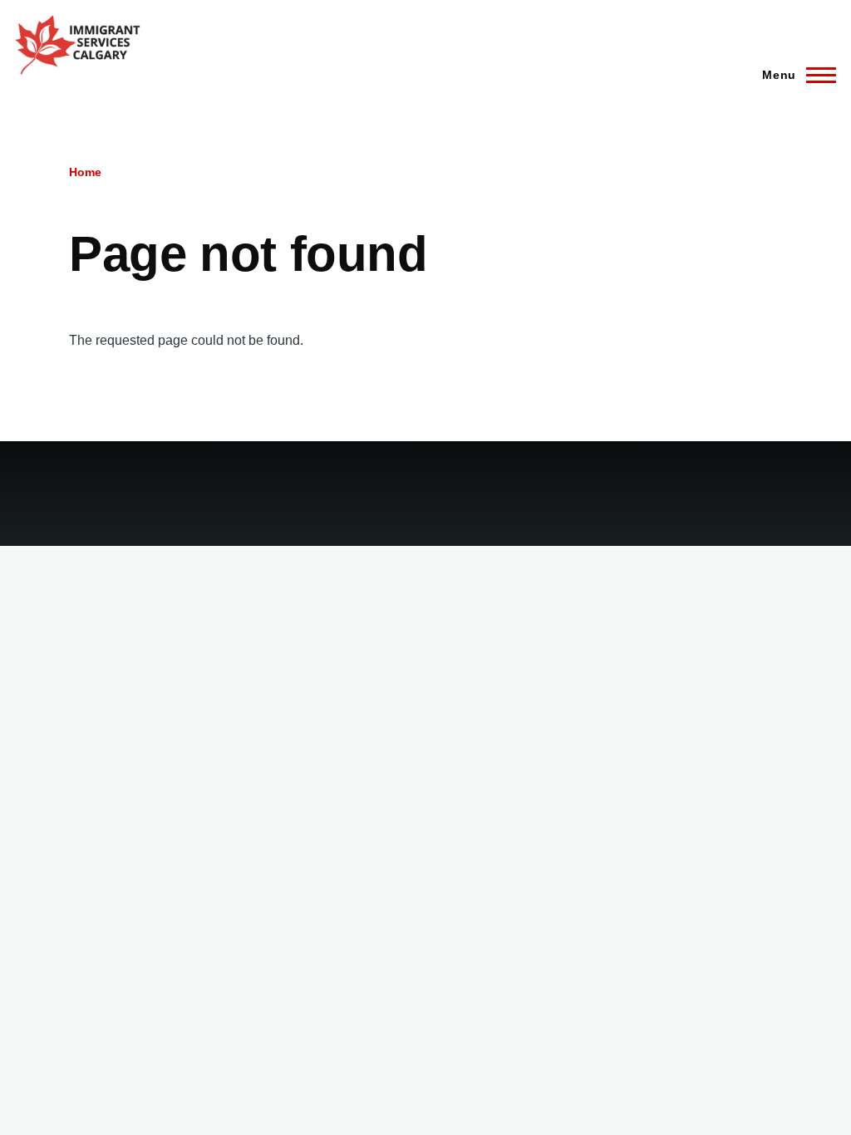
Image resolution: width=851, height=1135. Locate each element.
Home (85, 172)
